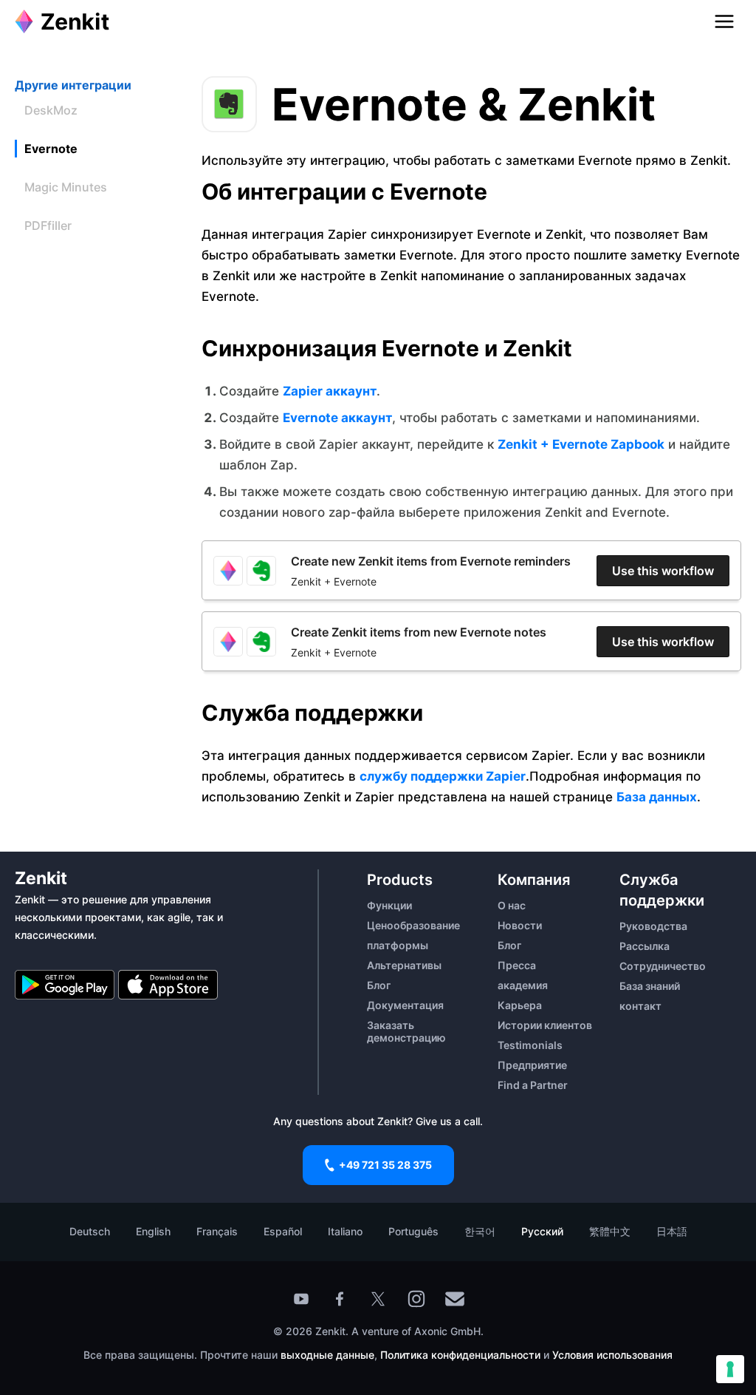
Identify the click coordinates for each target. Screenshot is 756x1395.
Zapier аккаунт (330, 391)
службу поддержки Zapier (443, 776)
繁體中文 (609, 1231)
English (153, 1231)
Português (413, 1231)
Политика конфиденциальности (460, 1354)
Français (217, 1231)
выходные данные (327, 1354)
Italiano (345, 1231)
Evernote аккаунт (337, 417)
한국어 (479, 1231)
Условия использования (612, 1354)
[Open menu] (724, 21)
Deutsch (89, 1231)
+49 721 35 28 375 (385, 1164)
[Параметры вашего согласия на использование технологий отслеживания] (730, 1369)
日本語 (671, 1231)
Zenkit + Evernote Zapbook (581, 444)
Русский (542, 1231)
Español (283, 1231)
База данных (656, 797)
